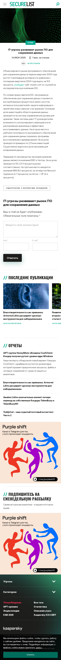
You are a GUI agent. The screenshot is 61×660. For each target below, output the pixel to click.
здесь (39, 647)
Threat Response (12, 602)
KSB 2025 (8, 614)
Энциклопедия (11, 610)
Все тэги (38, 602)
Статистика (40, 606)
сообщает (19, 84)
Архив (30, 43)
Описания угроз (42, 610)
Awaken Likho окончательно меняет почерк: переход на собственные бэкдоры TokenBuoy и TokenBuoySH (28, 400)
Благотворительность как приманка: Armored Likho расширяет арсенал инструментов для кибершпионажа (23, 315)
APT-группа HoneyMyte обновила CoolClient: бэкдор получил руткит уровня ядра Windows (28, 354)
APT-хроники (10, 606)
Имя (5, 240)
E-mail (35, 240)
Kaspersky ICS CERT (45, 614)
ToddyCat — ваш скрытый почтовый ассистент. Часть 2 (28, 414)
